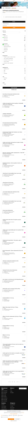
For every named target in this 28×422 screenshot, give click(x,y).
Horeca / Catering (6, 61)
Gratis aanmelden (12, 404)
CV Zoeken (11, 406)
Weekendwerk (6, 49)
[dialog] (14, 416)
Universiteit (5, 73)
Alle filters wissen (14, 89)
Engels (5, 79)
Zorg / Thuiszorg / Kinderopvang (8, 58)
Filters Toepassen (14, 87)
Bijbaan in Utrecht (3, 393)
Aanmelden (2, 404)
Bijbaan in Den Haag (4, 399)
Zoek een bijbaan (3, 406)
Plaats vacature (12, 407)
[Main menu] (0, 1)
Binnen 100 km (6, 40)
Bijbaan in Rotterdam (4, 392)
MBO (4, 70)
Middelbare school (6, 68)
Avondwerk (5, 51)
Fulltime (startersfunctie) (7, 46)
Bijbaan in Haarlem (3, 396)
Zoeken (14, 27)
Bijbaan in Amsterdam (4, 390)
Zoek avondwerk (3, 407)
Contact (11, 391)
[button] (14, 420)
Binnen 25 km (6, 37)
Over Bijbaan (12, 392)
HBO (4, 71)
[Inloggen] (27, 1)
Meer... (4, 52)
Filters (13, 21)
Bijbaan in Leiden (3, 395)
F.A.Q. (11, 389)
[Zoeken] (25, 0)
